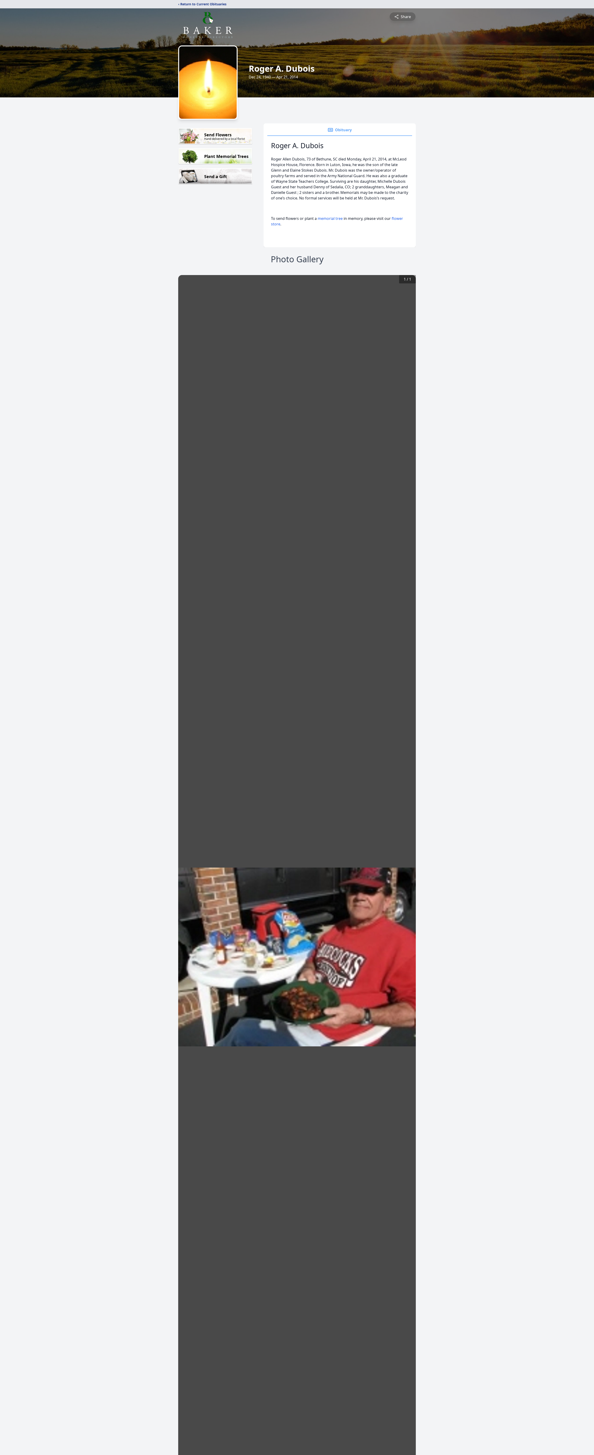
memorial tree (330, 218)
